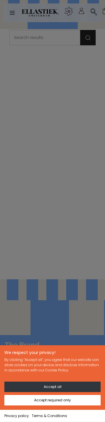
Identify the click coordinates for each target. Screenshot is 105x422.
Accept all (53, 386)
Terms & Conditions (49, 415)
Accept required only (52, 400)
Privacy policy (16, 415)
